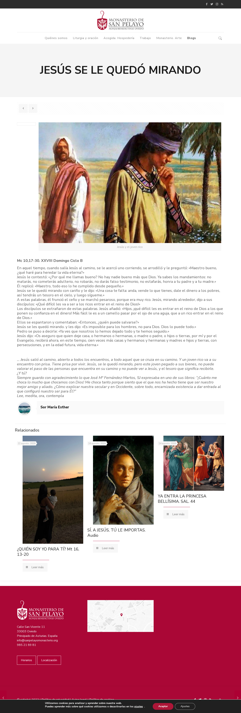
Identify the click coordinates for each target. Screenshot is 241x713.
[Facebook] (207, 4)
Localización (49, 660)
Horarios (26, 660)
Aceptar (163, 706)
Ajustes (185, 706)
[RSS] (222, 4)
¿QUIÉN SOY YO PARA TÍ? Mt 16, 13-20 (48, 551)
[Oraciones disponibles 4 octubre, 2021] (3, 697)
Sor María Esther (54, 407)
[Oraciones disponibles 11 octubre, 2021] (237, 697)
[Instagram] (217, 4)
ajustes (138, 706)
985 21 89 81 (26, 645)
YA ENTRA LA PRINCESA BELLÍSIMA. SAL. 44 (182, 498)
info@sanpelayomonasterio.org (37, 640)
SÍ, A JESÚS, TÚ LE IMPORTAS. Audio (116, 532)
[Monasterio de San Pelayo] (120, 20)
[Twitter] (212, 4)
